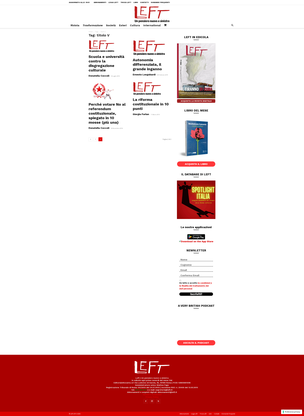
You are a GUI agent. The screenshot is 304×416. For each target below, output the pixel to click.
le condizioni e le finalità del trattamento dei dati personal (195, 286)
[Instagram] (152, 401)
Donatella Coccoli (99, 75)
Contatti (144, 2)
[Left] (152, 14)
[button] (232, 25)
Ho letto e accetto (195, 286)
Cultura (135, 25)
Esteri (123, 25)
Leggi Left (113, 2)
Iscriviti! (196, 294)
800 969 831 (141, 390)
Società (111, 25)
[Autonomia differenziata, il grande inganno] (152, 48)
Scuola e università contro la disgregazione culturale (106, 63)
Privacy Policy (152, 397)
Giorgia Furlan (141, 114)
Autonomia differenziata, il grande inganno (147, 64)
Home (91, 32)
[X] (158, 401)
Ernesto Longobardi (144, 74)
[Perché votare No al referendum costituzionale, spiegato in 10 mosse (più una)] (108, 91)
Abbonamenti (100, 2)
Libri (135, 2)
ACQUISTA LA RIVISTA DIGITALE (196, 101)
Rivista (75, 25)
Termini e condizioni (152, 394)
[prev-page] (91, 139)
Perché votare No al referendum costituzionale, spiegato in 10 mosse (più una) (107, 113)
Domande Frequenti (160, 2)
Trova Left (126, 2)
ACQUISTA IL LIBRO (196, 164)
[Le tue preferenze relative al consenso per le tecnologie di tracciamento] (291, 412)
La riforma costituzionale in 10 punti (151, 104)
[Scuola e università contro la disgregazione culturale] (108, 46)
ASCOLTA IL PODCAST (196, 342)
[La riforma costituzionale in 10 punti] (152, 89)
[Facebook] (145, 401)
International (152, 25)
